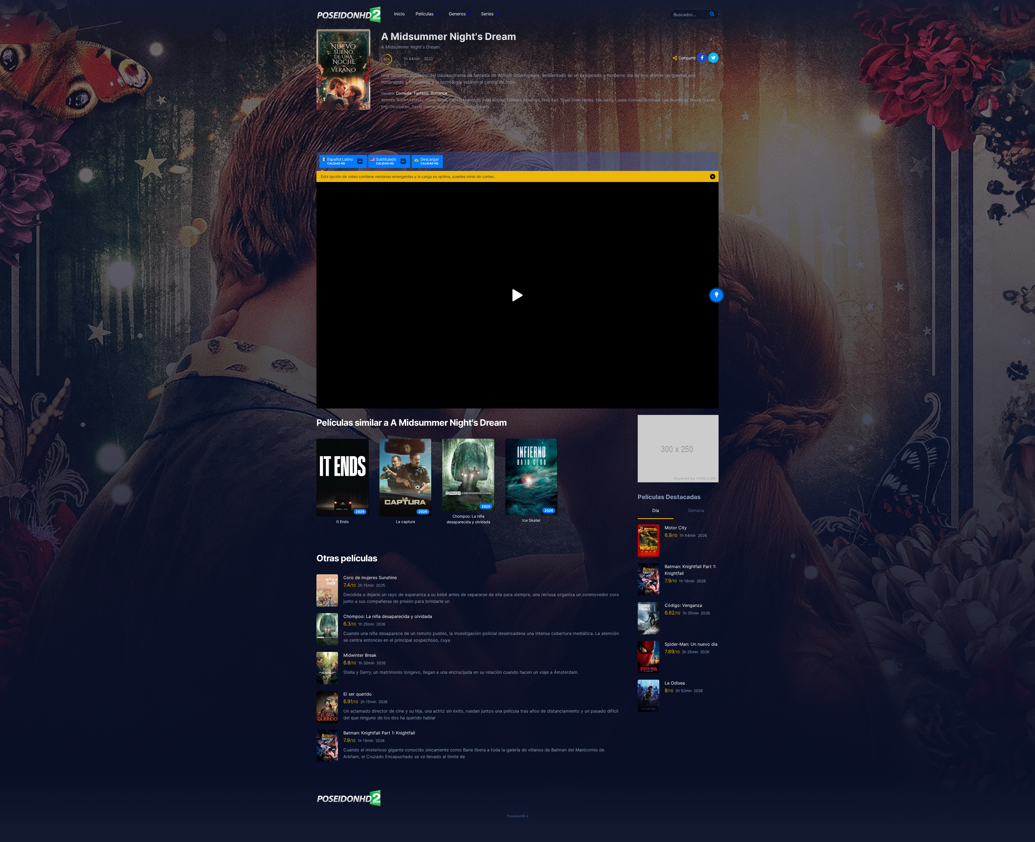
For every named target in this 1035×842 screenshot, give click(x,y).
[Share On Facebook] (702, 58)
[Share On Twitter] (713, 58)
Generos (457, 13)
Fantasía (421, 93)
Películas (424, 13)
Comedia (404, 93)
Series (487, 13)
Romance (439, 93)
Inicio (399, 13)
